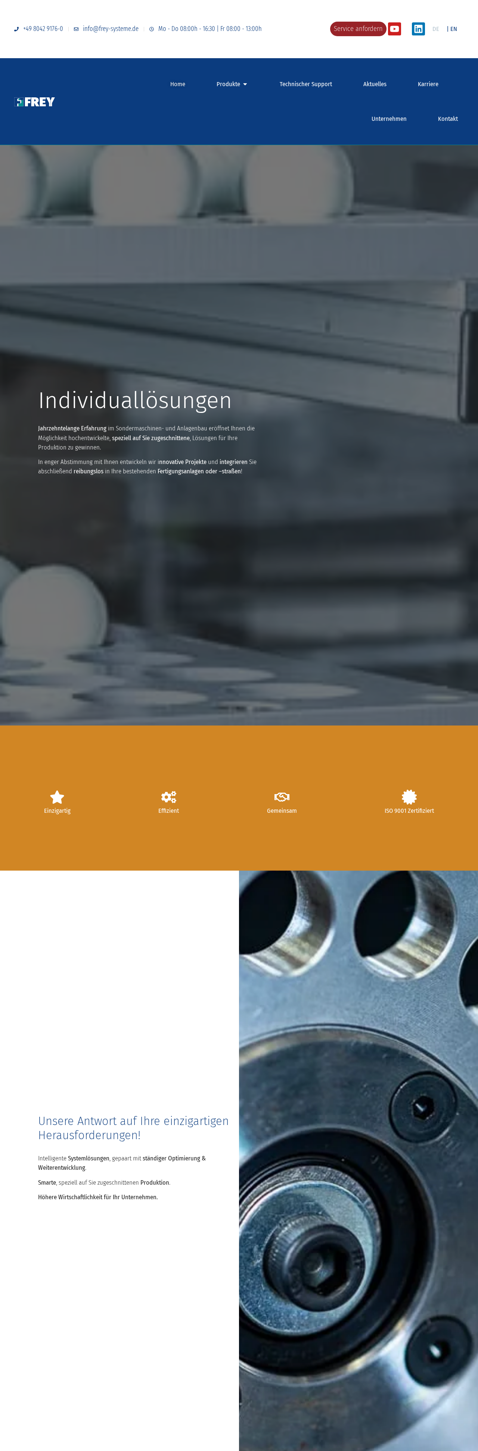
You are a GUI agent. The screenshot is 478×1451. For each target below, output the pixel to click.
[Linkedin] (418, 28)
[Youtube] (394, 28)
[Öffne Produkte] (245, 84)
